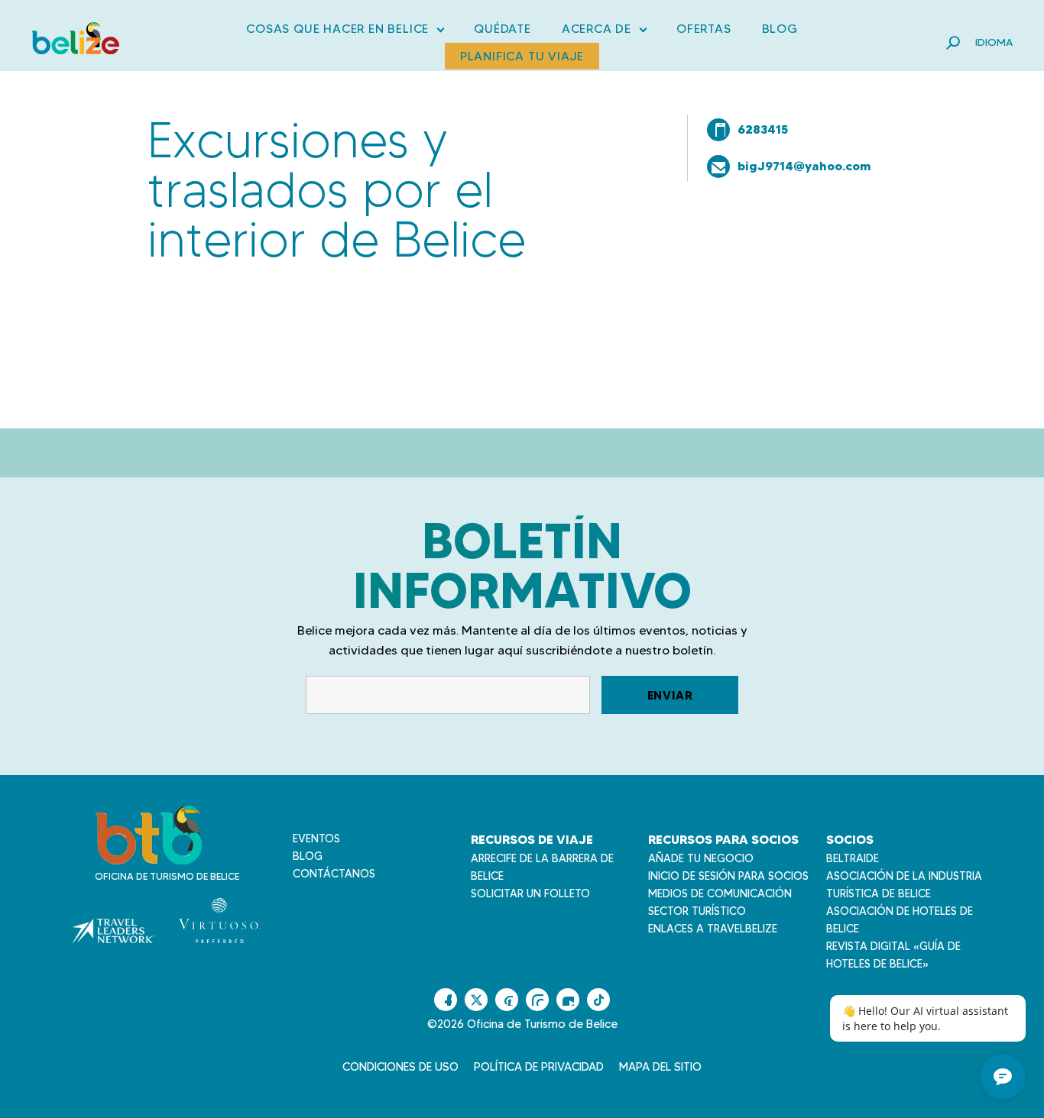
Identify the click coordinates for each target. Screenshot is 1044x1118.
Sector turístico (697, 911)
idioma (994, 42)
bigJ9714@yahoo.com (804, 165)
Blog (780, 28)
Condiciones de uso (400, 1067)
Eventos (316, 838)
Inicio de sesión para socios (728, 876)
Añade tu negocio (701, 858)
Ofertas (703, 28)
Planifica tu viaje (522, 56)
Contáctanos (334, 874)
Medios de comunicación (720, 893)
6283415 (763, 129)
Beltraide (852, 858)
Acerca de (604, 32)
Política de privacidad (539, 1067)
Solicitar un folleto (530, 893)
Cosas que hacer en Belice (344, 32)
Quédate (502, 28)
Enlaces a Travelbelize (712, 928)
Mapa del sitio (660, 1067)
